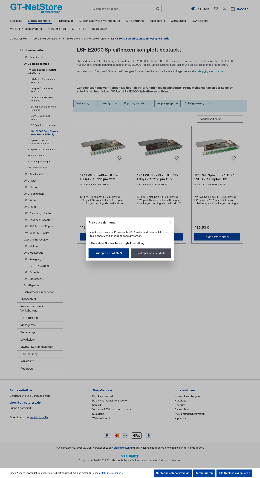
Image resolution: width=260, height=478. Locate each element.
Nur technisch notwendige (172, 472)
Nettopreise (151, 252)
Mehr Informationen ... (112, 473)
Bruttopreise (109, 252)
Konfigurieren (204, 472)
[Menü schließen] (170, 222)
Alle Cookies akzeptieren (234, 472)
